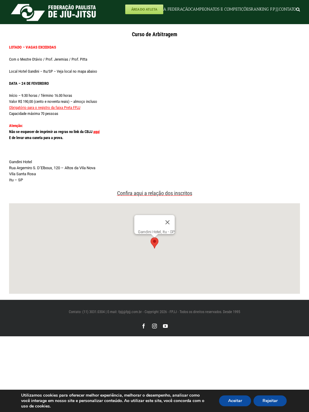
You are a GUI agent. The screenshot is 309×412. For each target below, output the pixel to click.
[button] (298, 9)
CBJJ (92, 131)
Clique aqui (49, 149)
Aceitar (235, 401)
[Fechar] (167, 222)
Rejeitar (270, 401)
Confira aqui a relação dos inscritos (154, 193)
